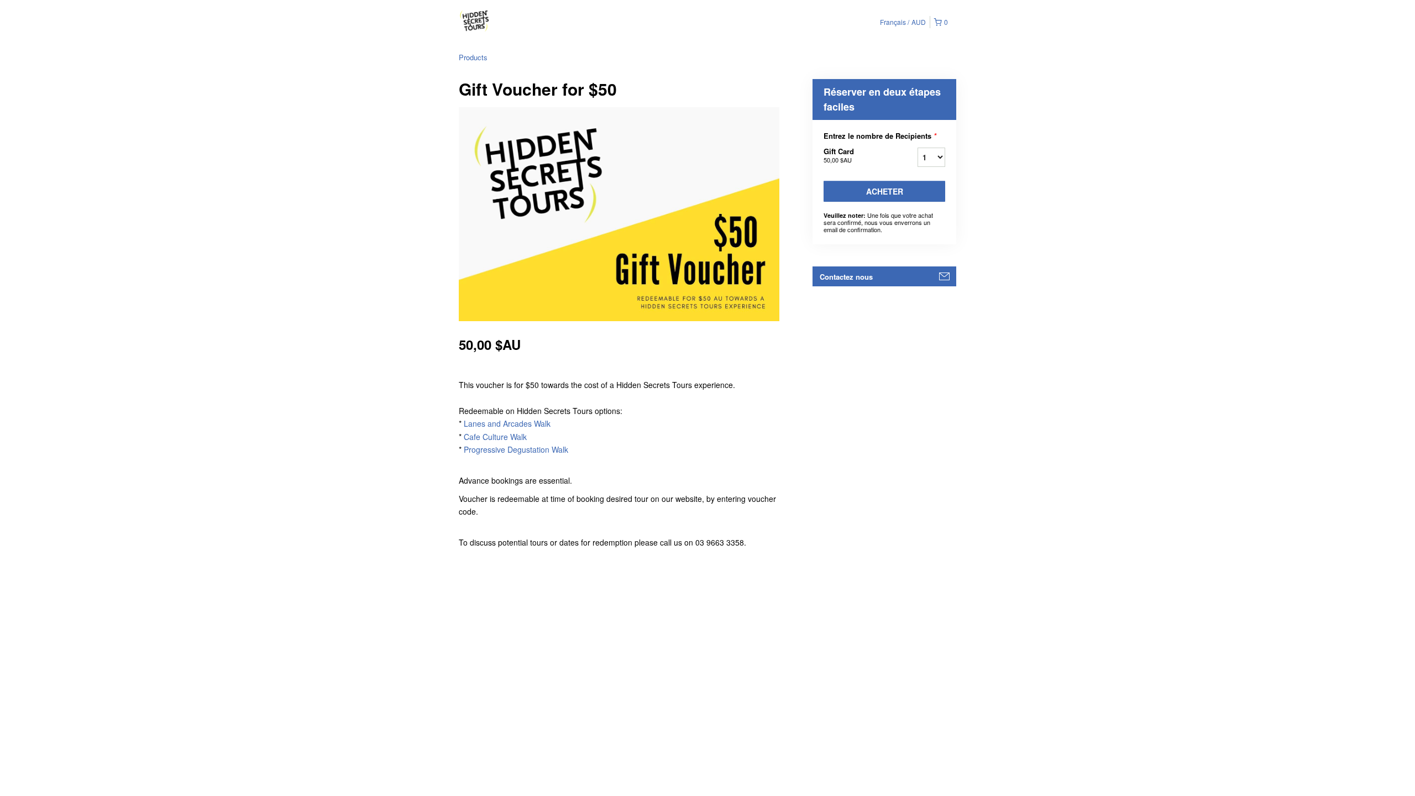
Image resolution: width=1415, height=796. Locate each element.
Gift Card (839, 155)
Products (473, 57)
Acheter (884, 191)
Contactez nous (846, 276)
